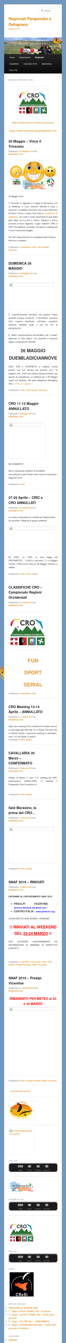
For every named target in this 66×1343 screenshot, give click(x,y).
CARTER (24, 961)
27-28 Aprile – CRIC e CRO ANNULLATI (25, 500)
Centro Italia (35, 961)
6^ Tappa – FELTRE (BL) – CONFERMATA (28, 1321)
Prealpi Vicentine (23, 964)
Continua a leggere (23, 383)
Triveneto (12, 250)
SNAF (34, 964)
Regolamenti (24, 57)
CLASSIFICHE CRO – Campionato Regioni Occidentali (25, 592)
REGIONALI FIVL (16, 154)
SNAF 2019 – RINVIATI (26, 881)
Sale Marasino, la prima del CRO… (22, 810)
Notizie (46, 247)
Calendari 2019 (30, 63)
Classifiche (14, 63)
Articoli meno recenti (19, 1091)
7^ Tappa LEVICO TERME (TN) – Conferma (29, 1311)
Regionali (39, 57)
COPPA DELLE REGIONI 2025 (23, 1307)
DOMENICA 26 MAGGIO (19, 266)
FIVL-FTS (13, 70)
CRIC (34, 247)
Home (12, 57)
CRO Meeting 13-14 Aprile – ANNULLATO (25, 709)
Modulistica (47, 63)
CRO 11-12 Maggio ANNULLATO (23, 406)
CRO (39, 247)
